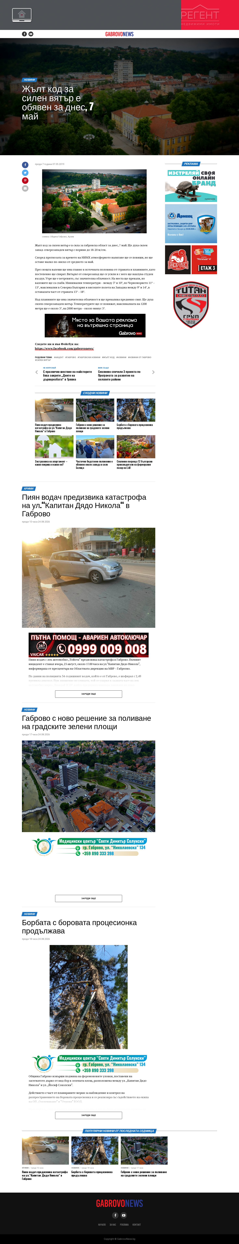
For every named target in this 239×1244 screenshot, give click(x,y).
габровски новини (89, 357)
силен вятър (43, 360)
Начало (102, 1224)
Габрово (71, 357)
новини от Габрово (140, 357)
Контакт (137, 1224)
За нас (113, 1224)
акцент (59, 357)
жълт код (109, 357)
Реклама (124, 1224)
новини (122, 357)
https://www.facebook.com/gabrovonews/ (64, 348)
